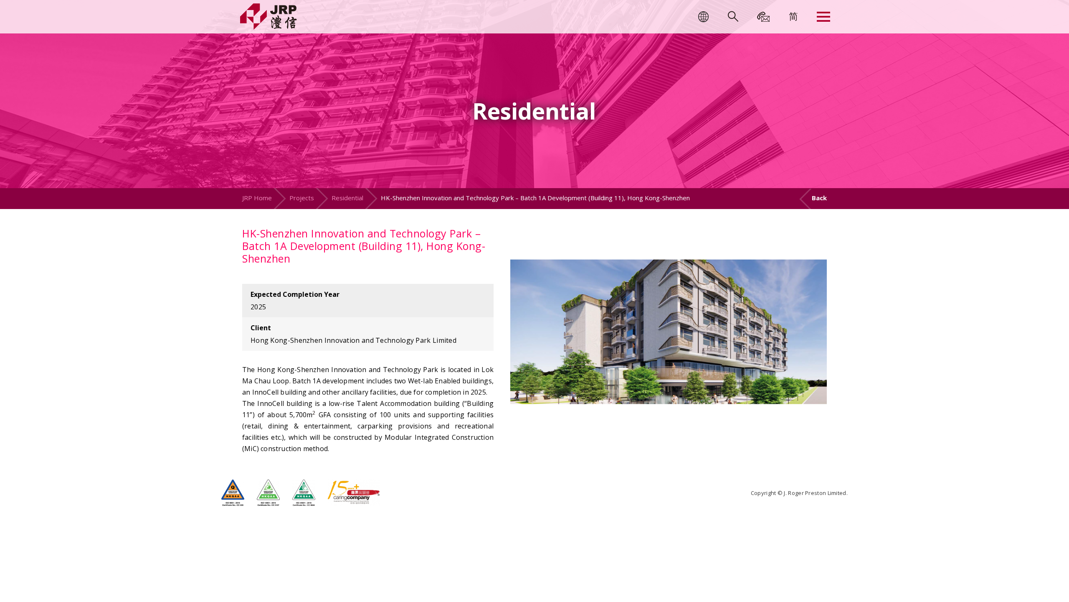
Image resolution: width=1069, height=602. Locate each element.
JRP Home (257, 198)
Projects (301, 198)
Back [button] (819, 198)
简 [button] (793, 16)
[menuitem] (793, 16)
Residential (347, 198)
